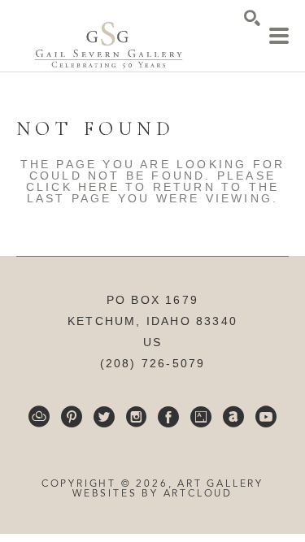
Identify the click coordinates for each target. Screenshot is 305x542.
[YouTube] (266, 416)
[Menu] (279, 36)
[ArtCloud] (39, 416)
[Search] (252, 18)
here (99, 186)
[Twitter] (104, 416)
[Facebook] (168, 416)
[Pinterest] (71, 416)
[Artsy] (200, 416)
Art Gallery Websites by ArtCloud (168, 489)
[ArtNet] (233, 416)
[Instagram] (136, 416)
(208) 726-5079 (153, 363)
